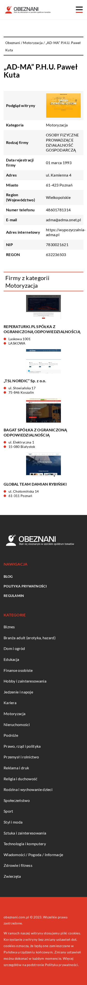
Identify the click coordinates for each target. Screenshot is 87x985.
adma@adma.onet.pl (63, 219)
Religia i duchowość (20, 778)
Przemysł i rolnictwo (21, 756)
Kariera (10, 702)
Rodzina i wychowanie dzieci (28, 789)
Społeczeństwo (17, 800)
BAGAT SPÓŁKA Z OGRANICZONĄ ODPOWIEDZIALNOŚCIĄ (35, 432)
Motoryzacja (57, 125)
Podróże (11, 735)
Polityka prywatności (25, 586)
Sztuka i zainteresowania (25, 833)
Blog (8, 576)
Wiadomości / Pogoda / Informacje (33, 854)
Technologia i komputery (25, 843)
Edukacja (11, 659)
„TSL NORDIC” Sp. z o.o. (25, 380)
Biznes (9, 626)
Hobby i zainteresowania (25, 681)
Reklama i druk (16, 767)
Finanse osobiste (18, 670)
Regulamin (14, 596)
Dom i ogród (14, 648)
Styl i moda (13, 822)
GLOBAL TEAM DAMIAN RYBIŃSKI (35, 484)
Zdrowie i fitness (18, 865)
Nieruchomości (17, 724)
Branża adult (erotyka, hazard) (30, 637)
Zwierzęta (12, 876)
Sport (8, 811)
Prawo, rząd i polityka (22, 746)
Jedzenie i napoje (18, 692)
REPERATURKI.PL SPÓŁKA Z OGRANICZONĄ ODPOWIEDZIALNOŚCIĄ (42, 329)
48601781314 (58, 209)
